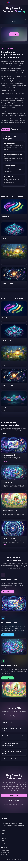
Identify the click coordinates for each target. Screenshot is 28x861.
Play (15, 34)
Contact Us (4, 855)
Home (2, 833)
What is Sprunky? (16, 129)
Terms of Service (6, 852)
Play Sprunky (5, 129)
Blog (2, 840)
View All (4, 433)
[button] (4, 2)
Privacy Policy (5, 850)
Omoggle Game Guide (7, 843)
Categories (4, 838)
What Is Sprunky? (14, 800)
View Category (6, 591)
